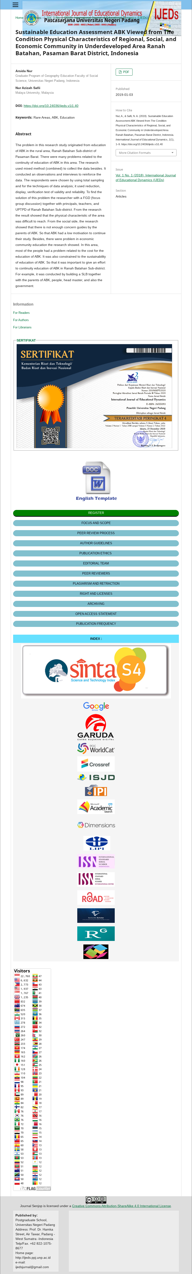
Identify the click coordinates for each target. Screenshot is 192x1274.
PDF (125, 72)
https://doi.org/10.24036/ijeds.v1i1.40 (51, 106)
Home (19, 17)
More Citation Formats (135, 153)
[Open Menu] (15, 4)
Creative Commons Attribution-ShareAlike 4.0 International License (121, 1206)
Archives (35, 17)
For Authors (21, 320)
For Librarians (22, 327)
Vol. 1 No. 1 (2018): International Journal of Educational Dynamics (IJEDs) (97, 17)
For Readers (21, 313)
